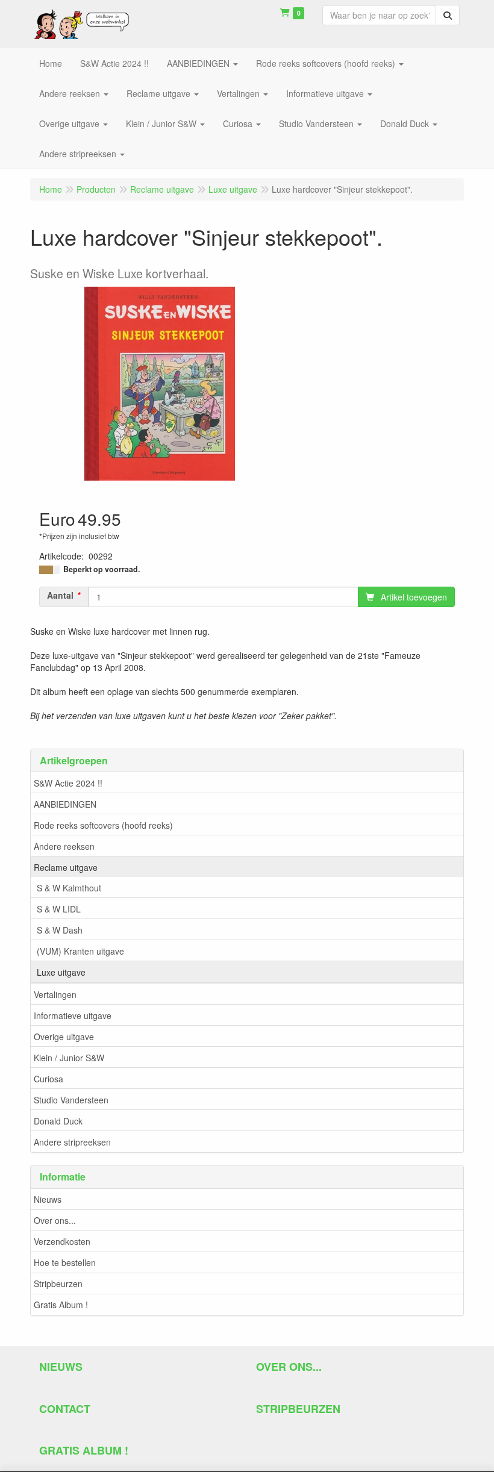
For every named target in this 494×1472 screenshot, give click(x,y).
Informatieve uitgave (72, 1015)
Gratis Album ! (61, 1305)
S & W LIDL (59, 909)
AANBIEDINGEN (65, 804)
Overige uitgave (64, 1037)
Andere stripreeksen (72, 1142)
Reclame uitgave (66, 867)
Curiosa (48, 1079)
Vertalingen (55, 994)
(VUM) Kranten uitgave (80, 951)
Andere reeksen (64, 846)
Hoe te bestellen (65, 1262)
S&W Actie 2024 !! (68, 783)
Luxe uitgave (61, 972)
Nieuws (47, 1199)
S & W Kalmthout (69, 888)
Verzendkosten (62, 1241)
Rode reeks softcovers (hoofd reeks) (103, 825)
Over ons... (55, 1220)
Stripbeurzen (58, 1283)
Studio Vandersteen (71, 1100)
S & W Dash (60, 930)
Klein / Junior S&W (69, 1058)
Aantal (60, 595)
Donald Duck (58, 1121)
